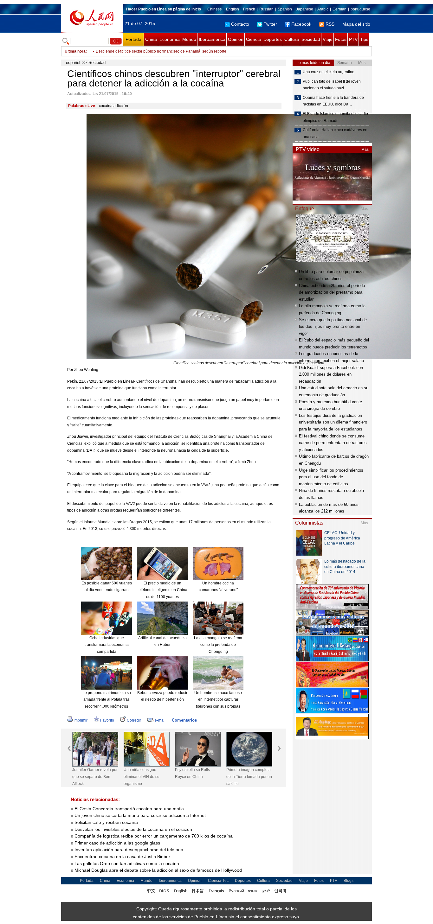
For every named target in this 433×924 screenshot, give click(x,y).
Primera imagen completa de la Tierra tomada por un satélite (249, 777)
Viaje (328, 39)
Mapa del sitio (356, 24)
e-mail (160, 720)
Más (365, 149)
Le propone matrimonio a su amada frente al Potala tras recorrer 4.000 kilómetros (106, 700)
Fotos (340, 39)
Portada (133, 39)
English (232, 9)
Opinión (235, 39)
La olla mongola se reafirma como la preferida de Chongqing (218, 645)
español (73, 62)
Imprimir (80, 720)
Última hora (75, 51)
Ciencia (253, 39)
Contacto (240, 24)
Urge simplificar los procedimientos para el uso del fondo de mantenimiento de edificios (331, 477)
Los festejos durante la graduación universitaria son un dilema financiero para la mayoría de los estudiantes (333, 422)
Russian (266, 9)
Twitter (270, 24)
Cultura (291, 39)
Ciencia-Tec (218, 880)
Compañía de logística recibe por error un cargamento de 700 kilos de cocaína (153, 835)
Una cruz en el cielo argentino (328, 72)
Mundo (189, 39)
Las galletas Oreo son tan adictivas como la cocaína (126, 863)
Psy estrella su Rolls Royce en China (192, 773)
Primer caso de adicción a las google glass (117, 842)
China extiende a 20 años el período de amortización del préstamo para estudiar (332, 292)
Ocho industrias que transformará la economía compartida (107, 645)
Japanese (304, 9)
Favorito (107, 720)
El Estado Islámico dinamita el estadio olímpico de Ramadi (335, 117)
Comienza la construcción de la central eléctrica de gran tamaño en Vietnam (161, 51)
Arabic (322, 9)
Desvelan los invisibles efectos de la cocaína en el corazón (133, 829)
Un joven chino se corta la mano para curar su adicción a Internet (140, 815)
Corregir (134, 720)
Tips (364, 39)
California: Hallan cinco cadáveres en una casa (335, 133)
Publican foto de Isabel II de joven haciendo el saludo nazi (332, 85)
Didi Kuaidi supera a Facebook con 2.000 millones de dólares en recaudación (331, 374)
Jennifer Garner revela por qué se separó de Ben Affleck (95, 777)
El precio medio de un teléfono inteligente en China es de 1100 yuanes (162, 590)
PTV (353, 39)
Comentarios (184, 720)
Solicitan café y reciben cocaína (106, 822)
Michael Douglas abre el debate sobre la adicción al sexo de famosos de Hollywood (158, 870)
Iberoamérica (212, 39)
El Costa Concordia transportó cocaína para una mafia (129, 808)
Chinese (214, 9)
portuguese (360, 9)
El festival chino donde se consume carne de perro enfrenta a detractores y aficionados (333, 443)
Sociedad (310, 39)
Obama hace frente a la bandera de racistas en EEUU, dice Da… (333, 101)
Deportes (272, 39)
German (339, 9)
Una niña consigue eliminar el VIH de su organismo (141, 777)
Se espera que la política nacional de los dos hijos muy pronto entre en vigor (333, 326)
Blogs (348, 880)
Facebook (301, 24)
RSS (330, 24)
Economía (169, 39)
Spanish (285, 9)
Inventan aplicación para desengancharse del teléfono (128, 849)
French (249, 9)
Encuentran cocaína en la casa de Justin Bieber (122, 856)
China (151, 39)
